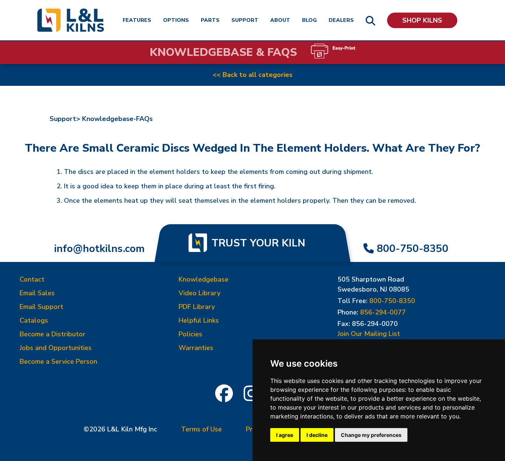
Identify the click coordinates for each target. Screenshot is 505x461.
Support (244, 20)
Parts (210, 20)
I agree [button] (284, 435)
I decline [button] (317, 435)
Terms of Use (201, 429)
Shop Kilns (422, 20)
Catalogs (34, 320)
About (280, 20)
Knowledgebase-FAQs (117, 118)
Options (176, 20)
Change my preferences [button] (371, 435)
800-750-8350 (412, 249)
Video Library (199, 293)
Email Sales (37, 293)
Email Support (41, 306)
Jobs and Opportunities (56, 347)
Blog (309, 20)
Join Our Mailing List (369, 333)
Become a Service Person (58, 361)
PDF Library (197, 306)
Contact (32, 279)
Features (137, 20)
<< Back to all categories (252, 74)
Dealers (341, 20)
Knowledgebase (203, 279)
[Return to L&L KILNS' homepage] (70, 20)
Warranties (196, 347)
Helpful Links (199, 320)
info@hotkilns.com (99, 249)
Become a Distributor (52, 334)
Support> (65, 118)
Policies (190, 334)
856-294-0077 (383, 312)
